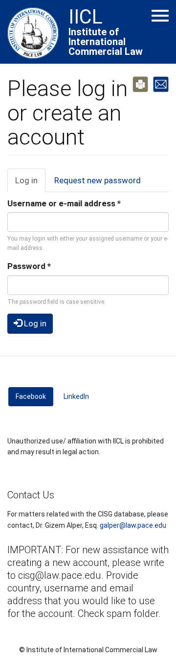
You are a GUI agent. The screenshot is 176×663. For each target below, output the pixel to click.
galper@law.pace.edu (133, 525)
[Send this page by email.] (161, 83)
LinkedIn (76, 396)
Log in (30, 183)
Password (29, 266)
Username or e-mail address (64, 203)
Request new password (97, 180)
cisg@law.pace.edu (59, 575)
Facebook (34, 396)
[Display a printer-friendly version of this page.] (140, 83)
